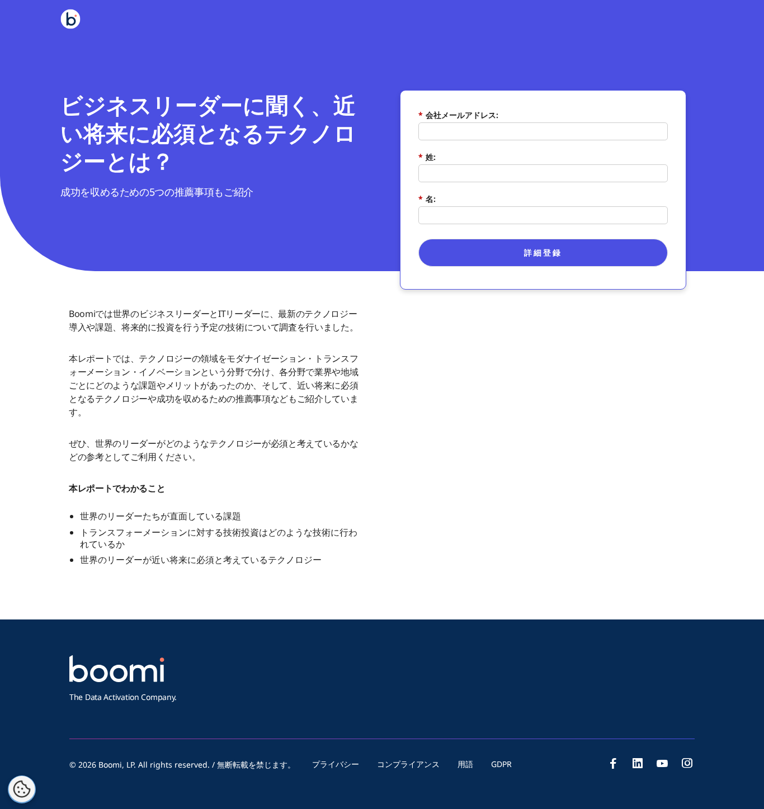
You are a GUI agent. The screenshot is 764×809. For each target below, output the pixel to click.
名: (427, 198)
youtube (662, 763)
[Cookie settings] (22, 789)
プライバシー (335, 764)
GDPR (501, 764)
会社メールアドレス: (458, 115)
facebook (613, 763)
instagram (687, 763)
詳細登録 (543, 252)
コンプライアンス (408, 764)
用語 (465, 764)
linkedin (637, 763)
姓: (427, 157)
